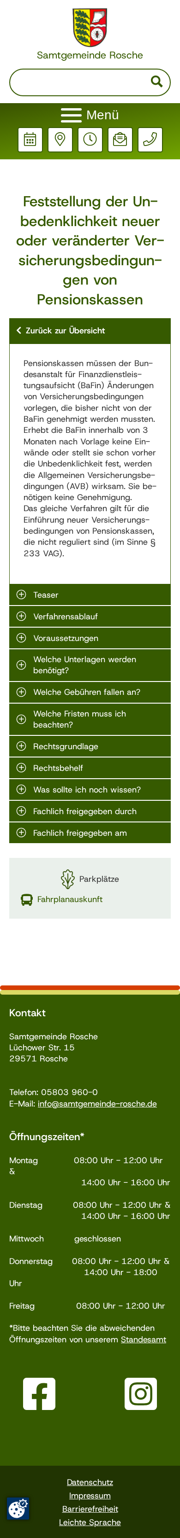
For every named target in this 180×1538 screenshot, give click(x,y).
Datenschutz (90, 1482)
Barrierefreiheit (90, 1509)
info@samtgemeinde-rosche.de (97, 1103)
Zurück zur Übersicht (65, 330)
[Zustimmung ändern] (18, 1508)
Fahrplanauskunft (69, 899)
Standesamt (143, 1339)
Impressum (90, 1495)
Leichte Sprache (90, 1522)
